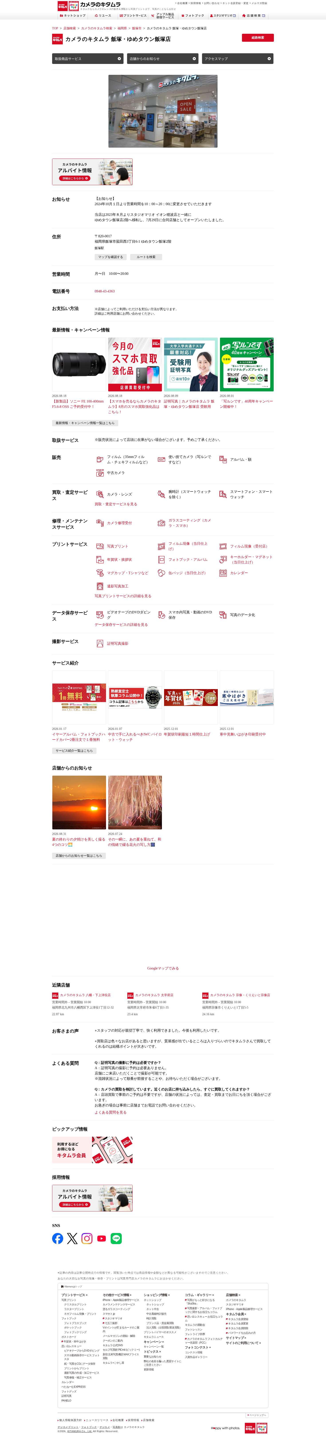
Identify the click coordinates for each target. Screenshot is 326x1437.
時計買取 (151, 1318)
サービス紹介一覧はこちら (74, 750)
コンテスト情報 (193, 1352)
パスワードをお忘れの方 (242, 1332)
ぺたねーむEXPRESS (73, 1386)
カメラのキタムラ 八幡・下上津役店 (85, 995)
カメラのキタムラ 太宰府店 (154, 995)
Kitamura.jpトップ (73, 1286)
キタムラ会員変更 (238, 1323)
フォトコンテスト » (198, 1347)
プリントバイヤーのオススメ (160, 1332)
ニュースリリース (97, 1420)
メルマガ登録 (259, 3)
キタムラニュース (154, 1336)
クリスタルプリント (75, 1304)
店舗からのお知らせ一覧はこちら (79, 855)
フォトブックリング (75, 1332)
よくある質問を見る (111, 1112)
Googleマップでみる (163, 968)
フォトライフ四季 (195, 1334)
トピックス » (152, 1351)
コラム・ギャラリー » (199, 1295)
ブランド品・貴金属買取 (160, 1323)
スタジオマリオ (113, 1318)
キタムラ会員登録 (238, 1319)
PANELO (66, 1400)
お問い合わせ (212, 3)
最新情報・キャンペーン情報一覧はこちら (85, 423)
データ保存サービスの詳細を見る (121, 624)
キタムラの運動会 (195, 1324)
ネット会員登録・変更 (235, 3)
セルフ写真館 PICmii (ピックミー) (121, 1349)
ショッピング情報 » (157, 1295)
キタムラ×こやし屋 (113, 1362)
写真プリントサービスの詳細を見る (123, 596)
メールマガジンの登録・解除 (119, 1336)
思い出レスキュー (71, 1346)
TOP (55, 28)
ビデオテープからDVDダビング (81, 1350)
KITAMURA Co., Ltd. (79, 1431)
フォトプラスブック (75, 1323)
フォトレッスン (193, 1329)
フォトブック (69, 1318)
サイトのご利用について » (243, 1343)
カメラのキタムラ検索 (96, 28)
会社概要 (182, 3)
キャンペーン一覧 (154, 1346)
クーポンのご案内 (113, 1340)
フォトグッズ (69, 1391)
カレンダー (67, 1382)
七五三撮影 (111, 1323)
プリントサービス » (74, 1295)
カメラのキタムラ (236, 1300)
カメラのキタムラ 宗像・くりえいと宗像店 (240, 995)
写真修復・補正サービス (78, 1377)
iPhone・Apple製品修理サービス (121, 1300)
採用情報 (195, 3)
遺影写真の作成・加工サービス (81, 1372)
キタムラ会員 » (236, 1314)
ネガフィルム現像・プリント (80, 1313)
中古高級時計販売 (156, 1313)
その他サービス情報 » (117, 1295)
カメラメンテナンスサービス (119, 1304)
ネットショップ (152, 1300)
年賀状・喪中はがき (75, 1341)
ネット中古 (152, 1309)
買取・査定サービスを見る (116, 504)
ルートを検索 (146, 257)
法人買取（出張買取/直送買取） (164, 1327)
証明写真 (66, 1395)
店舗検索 (69, 28)
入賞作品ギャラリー (196, 1357)
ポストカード (69, 1336)
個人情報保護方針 (70, 1420)
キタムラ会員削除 (238, 1328)
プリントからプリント (76, 1368)
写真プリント (69, 1300)
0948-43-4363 (105, 291)
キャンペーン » (154, 1342)
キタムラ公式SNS (113, 1345)
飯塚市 (136, 28)
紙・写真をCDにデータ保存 (79, 1363)
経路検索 (258, 37)
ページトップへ (257, 1415)
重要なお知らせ (152, 1356)
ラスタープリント (74, 1309)
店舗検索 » (233, 1295)
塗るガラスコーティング (116, 1309)
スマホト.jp (109, 1313)
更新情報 (149, 1369)
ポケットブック (73, 1327)
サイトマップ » (236, 1338)
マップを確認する (110, 257)
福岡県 (122, 28)
